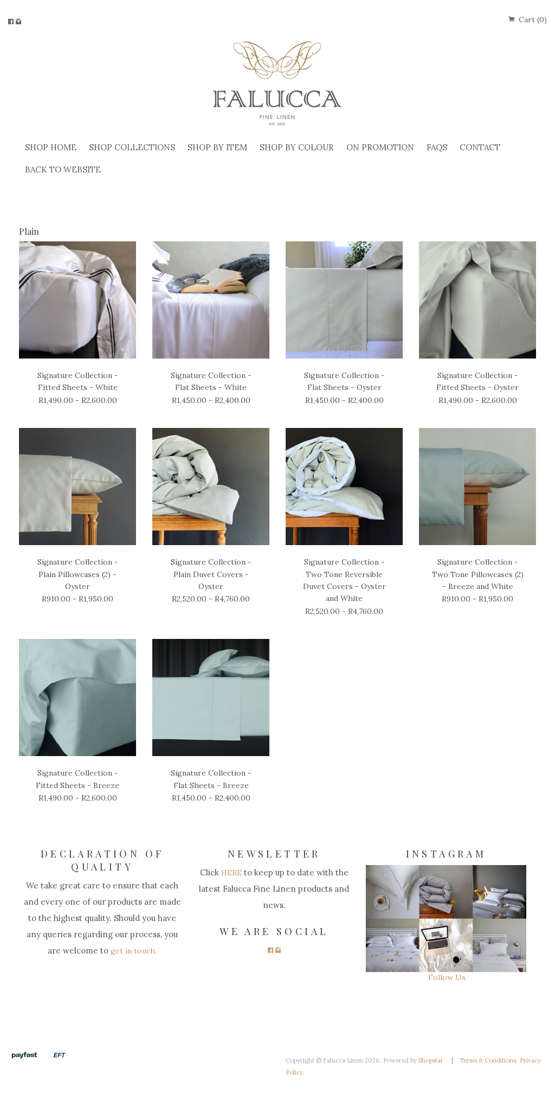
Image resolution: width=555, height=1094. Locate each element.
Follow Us (446, 977)
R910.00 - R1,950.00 (77, 599)
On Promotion (380, 147)
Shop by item (217, 147)
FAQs (437, 147)
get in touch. (132, 951)
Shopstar (430, 1060)
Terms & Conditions (488, 1060)
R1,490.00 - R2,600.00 (77, 400)
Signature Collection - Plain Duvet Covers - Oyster (211, 574)
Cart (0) (532, 19)
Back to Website (63, 169)
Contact (480, 147)
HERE (230, 873)
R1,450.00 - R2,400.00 (211, 400)
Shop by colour (297, 147)
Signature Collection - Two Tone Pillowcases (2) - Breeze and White (478, 574)
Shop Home (50, 147)
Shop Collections (132, 147)
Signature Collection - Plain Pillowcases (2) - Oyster (77, 574)
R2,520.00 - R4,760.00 (211, 599)
